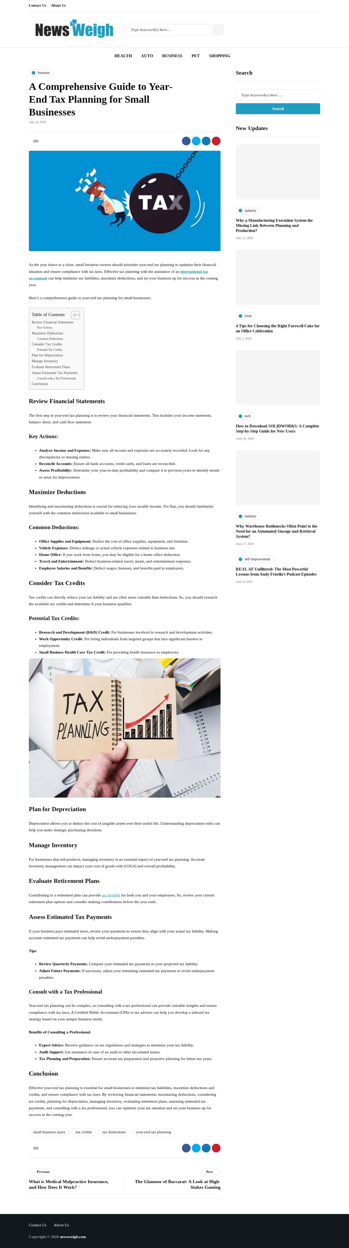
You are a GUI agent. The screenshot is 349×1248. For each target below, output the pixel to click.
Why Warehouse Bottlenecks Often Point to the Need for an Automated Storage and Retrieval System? (276, 531)
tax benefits (111, 895)
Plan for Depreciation (47, 355)
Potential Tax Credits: (50, 350)
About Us (58, 5)
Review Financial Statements (52, 322)
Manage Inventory (45, 361)
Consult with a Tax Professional (56, 378)
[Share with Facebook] (186, 141)
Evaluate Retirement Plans (51, 367)
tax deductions (114, 1132)
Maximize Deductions (47, 333)
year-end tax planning (153, 1132)
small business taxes (49, 1132)
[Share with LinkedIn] (206, 141)
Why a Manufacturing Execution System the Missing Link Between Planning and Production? (274, 225)
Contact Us (37, 5)
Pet (196, 56)
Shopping (219, 56)
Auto (147, 56)
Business (172, 56)
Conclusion (40, 384)
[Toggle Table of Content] (73, 315)
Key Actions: (45, 327)
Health (123, 56)
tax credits (84, 1132)
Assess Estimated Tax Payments (54, 373)
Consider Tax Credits (47, 344)
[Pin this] (216, 141)
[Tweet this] (196, 141)
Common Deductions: (50, 339)
